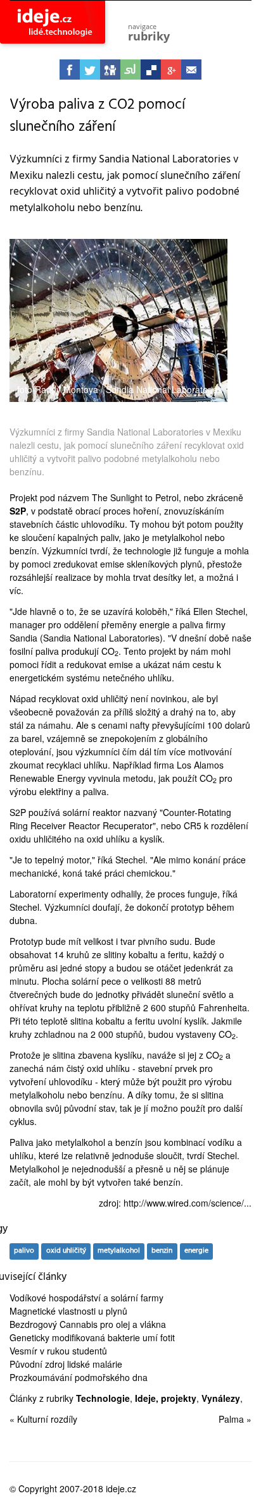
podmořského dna (111, 1377)
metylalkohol (119, 1250)
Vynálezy (220, 1398)
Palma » (235, 1419)
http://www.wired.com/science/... (187, 1202)
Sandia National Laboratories (101, 637)
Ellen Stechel (219, 611)
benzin (161, 1250)
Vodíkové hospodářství (55, 1297)
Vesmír (23, 1350)
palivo (24, 1250)
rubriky (149, 32)
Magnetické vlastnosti (53, 1311)
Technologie (103, 1398)
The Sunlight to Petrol (135, 497)
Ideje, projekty (165, 1398)
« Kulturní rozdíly (43, 1419)
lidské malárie (94, 1364)
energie (196, 1250)
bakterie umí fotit (141, 1337)
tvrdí (99, 550)
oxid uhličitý (66, 1250)
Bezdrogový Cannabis (54, 1324)
